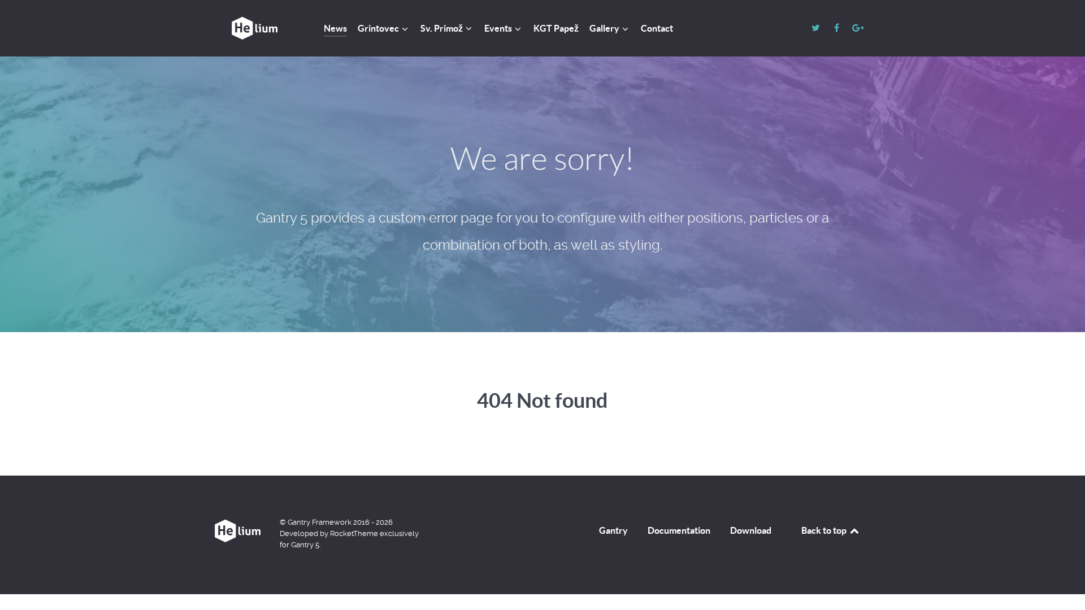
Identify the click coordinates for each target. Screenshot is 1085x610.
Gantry (613, 530)
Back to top (824, 530)
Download (750, 530)
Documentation (679, 530)
